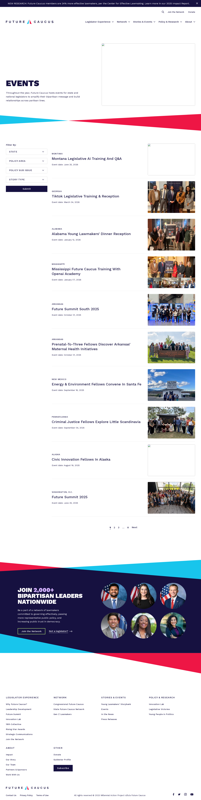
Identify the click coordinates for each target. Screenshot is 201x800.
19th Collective (13, 724)
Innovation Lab (13, 719)
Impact (9, 755)
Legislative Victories (159, 709)
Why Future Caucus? (16, 704)
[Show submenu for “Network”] (129, 21)
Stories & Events (142, 21)
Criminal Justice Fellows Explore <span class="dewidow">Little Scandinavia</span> (100, 408)
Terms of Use (42, 795)
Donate (191, 12)
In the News (107, 714)
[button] (163, 12)
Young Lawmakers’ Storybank (116, 704)
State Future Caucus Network (69, 709)
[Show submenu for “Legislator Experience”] (113, 21)
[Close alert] (197, 3)
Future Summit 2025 (63, 483)
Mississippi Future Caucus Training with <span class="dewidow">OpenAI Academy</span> (103, 257)
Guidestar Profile (62, 760)
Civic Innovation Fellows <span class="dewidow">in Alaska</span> (90, 445)
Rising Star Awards (15, 729)
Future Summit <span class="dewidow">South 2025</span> (86, 295)
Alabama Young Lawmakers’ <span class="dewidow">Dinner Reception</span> (97, 220)
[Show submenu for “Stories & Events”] (154, 21)
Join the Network (176, 12)
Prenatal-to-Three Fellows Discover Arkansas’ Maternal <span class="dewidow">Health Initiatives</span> (112, 333)
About (188, 21)
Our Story (11, 760)
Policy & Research (168, 21)
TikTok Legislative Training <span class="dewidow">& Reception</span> (93, 182)
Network (122, 21)
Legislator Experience (98, 21)
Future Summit (13, 714)
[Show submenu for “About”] (194, 21)
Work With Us (13, 775)
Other (58, 747)
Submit (27, 188)
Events (104, 709)
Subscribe (63, 768)
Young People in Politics (161, 714)
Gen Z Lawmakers (63, 714)
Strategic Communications (19, 734)
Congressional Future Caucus (69, 704)
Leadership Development (18, 709)
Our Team (11, 765)
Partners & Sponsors (16, 770)
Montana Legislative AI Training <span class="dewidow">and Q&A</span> (94, 145)
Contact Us (11, 795)
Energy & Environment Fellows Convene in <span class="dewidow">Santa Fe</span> (100, 370)
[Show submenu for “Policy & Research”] (181, 21)
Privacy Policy (26, 795)
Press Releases (109, 719)
